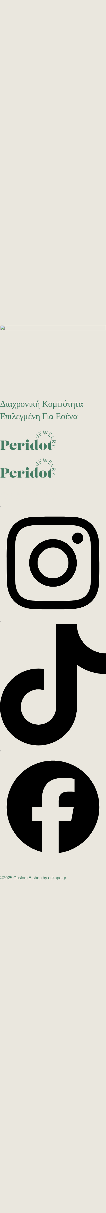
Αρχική (47, 137)
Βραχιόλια (65, 83)
